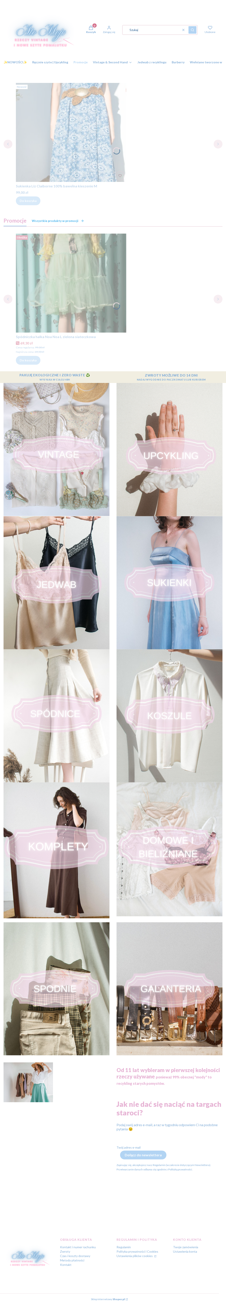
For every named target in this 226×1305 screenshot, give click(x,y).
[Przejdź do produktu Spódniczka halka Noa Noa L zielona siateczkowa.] (71, 283)
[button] (192, 30)
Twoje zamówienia (185, 1247)
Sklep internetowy (108, 1299)
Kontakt (66, 1265)
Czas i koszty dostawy (75, 1256)
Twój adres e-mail (129, 1147)
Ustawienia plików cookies (135, 1256)
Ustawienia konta (185, 1251)
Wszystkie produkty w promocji (55, 221)
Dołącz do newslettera (143, 1155)
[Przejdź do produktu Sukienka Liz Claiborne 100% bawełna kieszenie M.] (71, 132)
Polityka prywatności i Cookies (137, 1251)
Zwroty (65, 1251)
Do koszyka (28, 201)
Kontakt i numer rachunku (78, 1247)
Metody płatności (72, 1260)
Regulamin (124, 1247)
